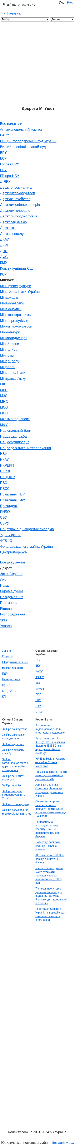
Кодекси (7, 656)
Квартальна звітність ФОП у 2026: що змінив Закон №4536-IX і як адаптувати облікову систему (50, 746)
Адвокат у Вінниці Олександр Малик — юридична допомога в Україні (49, 790)
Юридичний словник (15, 662)
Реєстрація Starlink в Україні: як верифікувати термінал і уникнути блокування (50, 914)
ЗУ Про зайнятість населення (13, 777)
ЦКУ (38, 706)
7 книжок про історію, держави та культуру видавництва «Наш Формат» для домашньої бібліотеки (51, 896)
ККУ (37, 683)
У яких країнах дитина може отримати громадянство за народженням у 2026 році (49, 875)
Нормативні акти (12, 667)
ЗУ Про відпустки (13, 744)
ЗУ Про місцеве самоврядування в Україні (13, 795)
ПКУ (38, 694)
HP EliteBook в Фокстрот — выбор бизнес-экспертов (50, 762)
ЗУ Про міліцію (11, 785)
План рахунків (11, 679)
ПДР (5, 673)
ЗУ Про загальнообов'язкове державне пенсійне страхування (15, 765)
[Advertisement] (37, 66)
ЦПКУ (39, 711)
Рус (70, 2)
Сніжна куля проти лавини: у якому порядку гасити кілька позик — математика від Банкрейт (50, 809)
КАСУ (38, 671)
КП (4, 696)
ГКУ (37, 660)
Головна (12, 13)
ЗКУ (37, 665)
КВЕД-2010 (9, 691)
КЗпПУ (39, 677)
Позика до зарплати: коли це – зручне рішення (48, 845)
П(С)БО (6, 685)
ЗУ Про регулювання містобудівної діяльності (17, 811)
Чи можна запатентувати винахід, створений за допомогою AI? (51, 775)
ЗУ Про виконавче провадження (13, 736)
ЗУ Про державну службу (13, 751)
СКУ (38, 700)
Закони (6, 650)
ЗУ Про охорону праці (15, 804)
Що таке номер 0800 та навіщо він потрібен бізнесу (49, 859)
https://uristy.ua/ (61, 1142)
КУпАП (39, 688)
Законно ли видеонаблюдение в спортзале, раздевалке (50, 729)
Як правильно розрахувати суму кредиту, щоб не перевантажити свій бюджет (47, 829)
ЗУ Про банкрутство (14, 729)
